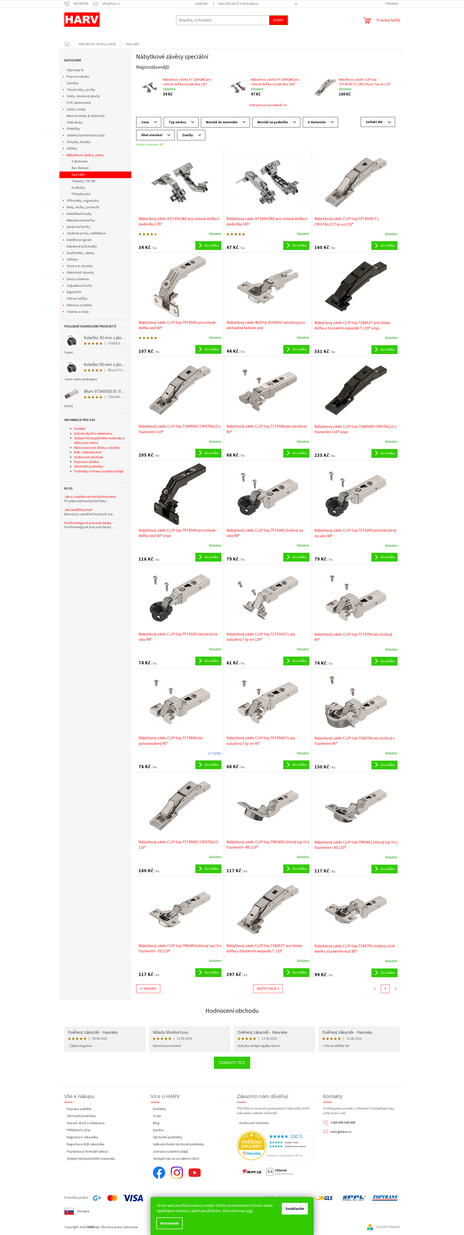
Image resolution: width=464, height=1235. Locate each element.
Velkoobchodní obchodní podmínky (178, 1144)
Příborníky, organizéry (83, 200)
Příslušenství (81, 194)
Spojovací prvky (78, 226)
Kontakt (202, 4)
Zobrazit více (232, 1062)
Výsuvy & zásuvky (80, 266)
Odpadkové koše (79, 285)
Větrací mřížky (77, 298)
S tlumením (80, 161)
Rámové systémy (79, 305)
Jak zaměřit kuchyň (78, 510)
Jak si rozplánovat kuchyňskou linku (90, 497)
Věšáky (72, 148)
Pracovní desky (78, 76)
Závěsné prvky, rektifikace (86, 233)
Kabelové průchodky (82, 246)
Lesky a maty (76, 109)
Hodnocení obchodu (88, 457)
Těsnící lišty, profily (81, 89)
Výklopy (72, 259)
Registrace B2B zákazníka (85, 1144)
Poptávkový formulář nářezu (87, 1151)
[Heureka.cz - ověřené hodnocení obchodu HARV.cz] (275, 1145)
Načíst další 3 (268, 988)
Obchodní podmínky (88, 466)
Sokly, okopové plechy (83, 96)
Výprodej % (75, 70)
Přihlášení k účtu (78, 1130)
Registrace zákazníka (82, 1137)
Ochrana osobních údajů (170, 1151)
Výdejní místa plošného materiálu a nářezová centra (99, 440)
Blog (156, 1123)
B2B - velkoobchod (87, 452)
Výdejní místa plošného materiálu (91, 1158)
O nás (157, 1116)
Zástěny (73, 83)
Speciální (78, 174)
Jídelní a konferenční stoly (86, 135)
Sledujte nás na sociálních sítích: (176, 1158)
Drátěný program (79, 240)
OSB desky (75, 122)
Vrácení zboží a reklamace (238, 4)
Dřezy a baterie (78, 279)
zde (250, 1211)
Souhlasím (294, 1208)
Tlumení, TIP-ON (83, 181)
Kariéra (158, 1130)
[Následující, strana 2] (385, 988)
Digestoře (74, 292)
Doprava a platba (86, 462)
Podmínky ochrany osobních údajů (98, 471)
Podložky (78, 187)
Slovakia (83, 1211)
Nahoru (150, 988)
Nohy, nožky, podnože (83, 207)
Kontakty (159, 1109)
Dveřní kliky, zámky (81, 253)
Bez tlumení (80, 168)
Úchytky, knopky (79, 142)
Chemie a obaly (78, 311)
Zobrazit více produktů (265, 105)
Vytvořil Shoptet (388, 1227)
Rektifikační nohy (79, 213)
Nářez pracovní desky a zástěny (97, 447)
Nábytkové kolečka (81, 220)
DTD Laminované (79, 102)
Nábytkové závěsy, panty (85, 155)
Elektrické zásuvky (80, 272)
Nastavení (170, 1223)
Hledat (278, 20)
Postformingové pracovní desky (87, 523)
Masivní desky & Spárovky (86, 116)
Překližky (73, 128)
